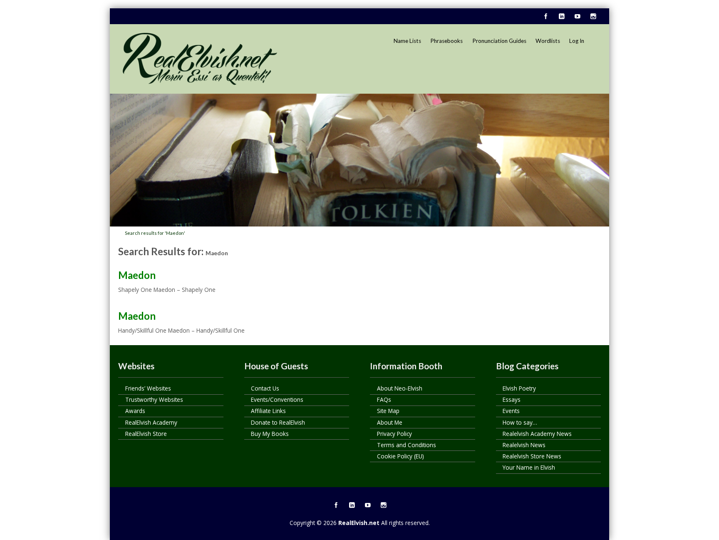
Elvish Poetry (519, 388)
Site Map (388, 411)
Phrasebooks (446, 40)
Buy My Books (270, 434)
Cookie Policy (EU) (400, 456)
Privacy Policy (394, 434)
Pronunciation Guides (499, 40)
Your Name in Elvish (529, 467)
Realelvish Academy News (537, 434)
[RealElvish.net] (200, 59)
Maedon (137, 275)
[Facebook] (545, 17)
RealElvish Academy (151, 422)
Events (511, 411)
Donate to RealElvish (278, 422)
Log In (576, 40)
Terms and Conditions (406, 445)
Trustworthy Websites (154, 399)
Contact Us (265, 388)
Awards (135, 411)
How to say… (520, 422)
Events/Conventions (277, 399)
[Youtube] (577, 17)
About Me (389, 422)
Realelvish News (524, 445)
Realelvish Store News (532, 456)
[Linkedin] (561, 17)
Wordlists (548, 40)
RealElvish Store (146, 434)
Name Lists (407, 40)
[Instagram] (593, 17)
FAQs (384, 399)
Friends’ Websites (148, 388)
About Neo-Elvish (399, 388)
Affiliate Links (268, 411)
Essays (512, 399)
